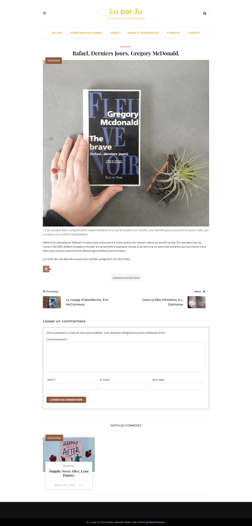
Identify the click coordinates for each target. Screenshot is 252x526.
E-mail (105, 379)
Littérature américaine (126, 277)
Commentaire (57, 339)
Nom (51, 379)
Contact (194, 32)
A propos (173, 32)
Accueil (57, 32)
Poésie (114, 32)
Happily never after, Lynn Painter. (69, 473)
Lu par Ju (126, 11)
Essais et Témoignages (143, 32)
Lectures (125, 46)
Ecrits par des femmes (86, 32)
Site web (158, 379)
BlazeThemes (157, 522)
